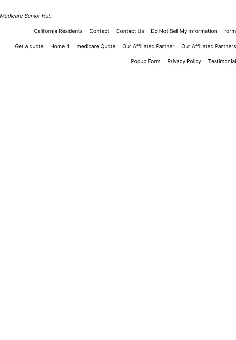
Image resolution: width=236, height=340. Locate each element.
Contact (99, 31)
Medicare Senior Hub (26, 16)
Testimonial (222, 61)
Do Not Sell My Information (184, 31)
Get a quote (29, 46)
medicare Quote (96, 46)
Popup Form (146, 61)
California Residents (58, 31)
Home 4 (60, 46)
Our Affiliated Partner (148, 46)
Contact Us (130, 31)
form (230, 31)
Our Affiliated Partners (208, 46)
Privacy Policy (184, 61)
